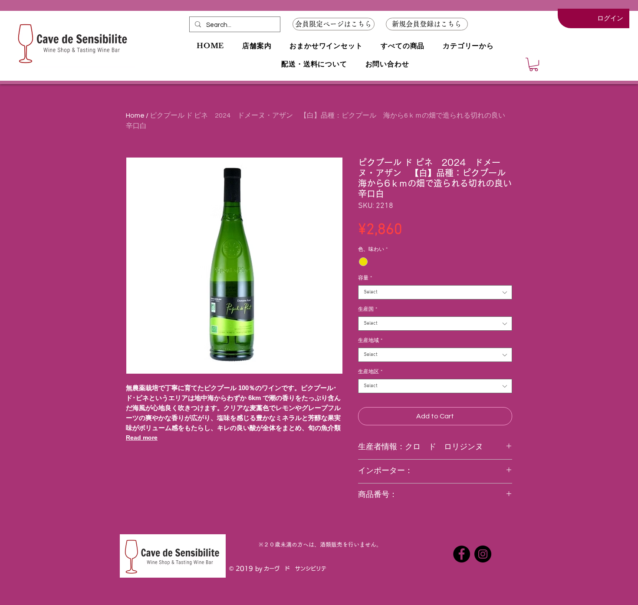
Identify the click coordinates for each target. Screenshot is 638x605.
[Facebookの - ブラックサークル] (461, 554)
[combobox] (435, 292)
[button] (427, 24)
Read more (142, 437)
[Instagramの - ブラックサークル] (482, 554)
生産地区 (370, 372)
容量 (365, 278)
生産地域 (370, 341)
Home (135, 115)
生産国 (367, 309)
